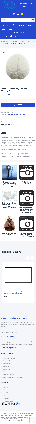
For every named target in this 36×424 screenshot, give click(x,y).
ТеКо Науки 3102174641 (26, 182)
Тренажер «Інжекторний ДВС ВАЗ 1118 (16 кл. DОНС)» (26, 234)
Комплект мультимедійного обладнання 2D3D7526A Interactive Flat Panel (15, 292)
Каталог (31, 41)
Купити (19, 105)
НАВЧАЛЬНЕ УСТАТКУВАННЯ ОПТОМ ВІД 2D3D (14, 41)
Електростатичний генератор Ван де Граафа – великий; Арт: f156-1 (9, 184)
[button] (28, 258)
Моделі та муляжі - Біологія (16, 114)
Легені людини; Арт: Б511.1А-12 (9, 234)
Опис (2, 122)
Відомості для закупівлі (9, 124)
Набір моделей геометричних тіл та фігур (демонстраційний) (9, 205)
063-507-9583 (8, 421)
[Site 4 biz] (11, 404)
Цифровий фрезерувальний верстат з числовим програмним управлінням (26, 210)
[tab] (18, 121)
